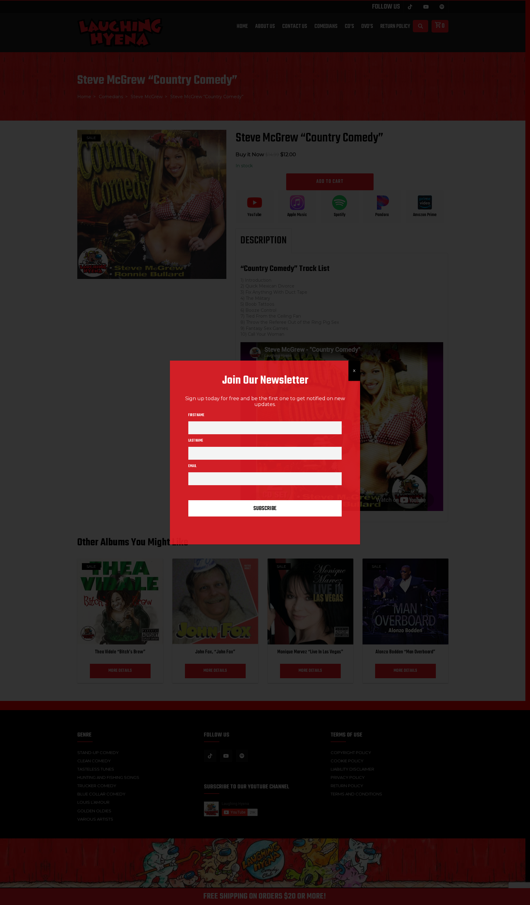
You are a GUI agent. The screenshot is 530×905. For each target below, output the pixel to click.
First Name (196, 415)
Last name (195, 441)
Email (192, 466)
